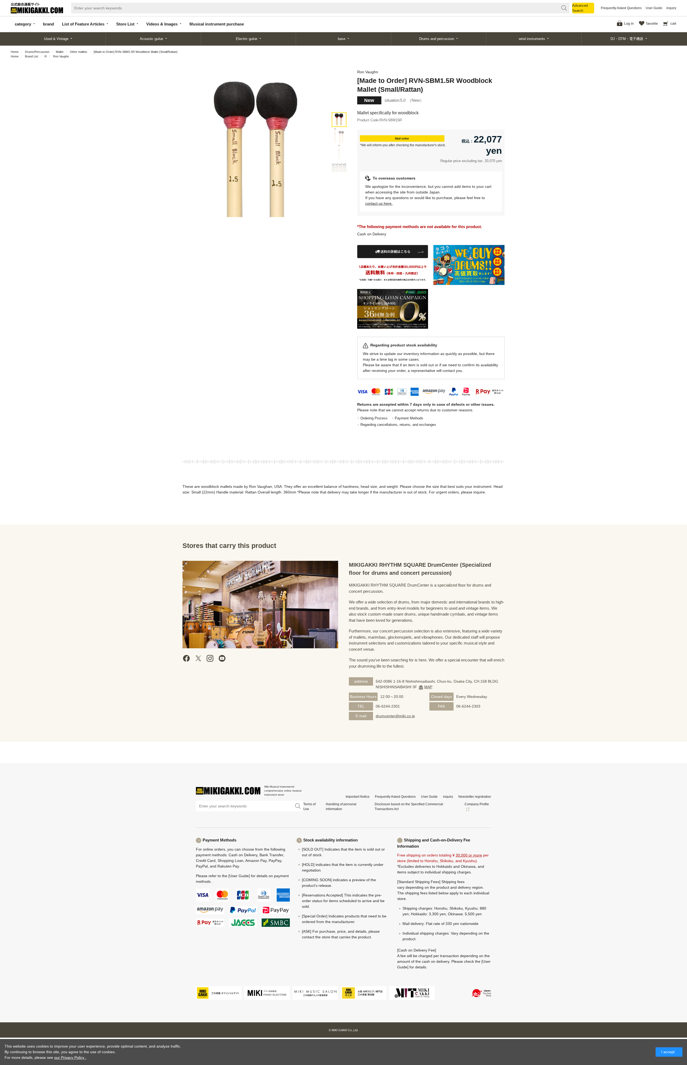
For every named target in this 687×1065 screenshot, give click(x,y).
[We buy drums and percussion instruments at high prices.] (469, 265)
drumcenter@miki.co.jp (395, 716)
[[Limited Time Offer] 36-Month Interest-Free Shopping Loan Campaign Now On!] (392, 309)
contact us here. (379, 203)
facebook (186, 658)
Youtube (222, 658)
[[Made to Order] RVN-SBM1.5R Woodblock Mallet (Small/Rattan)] (339, 119)
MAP (428, 687)
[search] (564, 8)
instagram (210, 658)
